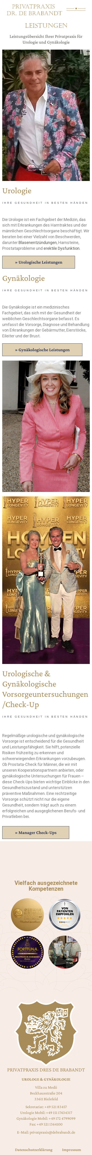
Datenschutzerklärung (33, 1149)
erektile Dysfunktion (61, 248)
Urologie (30, 42)
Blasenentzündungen (38, 242)
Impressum (71, 1149)
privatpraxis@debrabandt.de (52, 1132)
